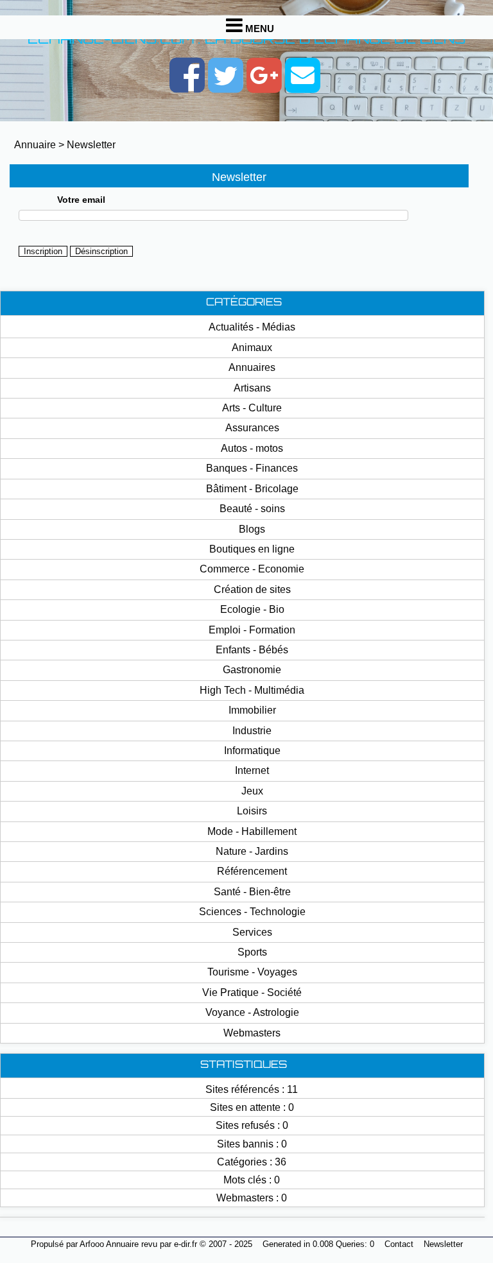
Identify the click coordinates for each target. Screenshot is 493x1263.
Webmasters (252, 1032)
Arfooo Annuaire (109, 1244)
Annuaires (252, 367)
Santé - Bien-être (252, 891)
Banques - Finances (252, 468)
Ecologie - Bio (252, 609)
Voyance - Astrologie (252, 1012)
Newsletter (91, 144)
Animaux (252, 347)
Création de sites (252, 589)
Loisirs (252, 810)
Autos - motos (252, 448)
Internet (252, 770)
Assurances (252, 427)
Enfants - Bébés (252, 649)
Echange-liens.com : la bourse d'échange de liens (246, 40)
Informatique (252, 750)
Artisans (252, 387)
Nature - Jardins (252, 851)
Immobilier (252, 710)
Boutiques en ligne (252, 549)
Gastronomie (252, 669)
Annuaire (35, 144)
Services (252, 932)
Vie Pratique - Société (252, 992)
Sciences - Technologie (252, 911)
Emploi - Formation (252, 629)
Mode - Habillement (252, 831)
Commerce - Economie (252, 568)
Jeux (252, 791)
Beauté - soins (252, 508)
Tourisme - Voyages (252, 972)
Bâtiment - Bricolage (252, 488)
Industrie (252, 730)
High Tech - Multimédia (252, 690)
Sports (252, 952)
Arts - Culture (252, 407)
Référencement (252, 871)
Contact (399, 1244)
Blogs (252, 529)
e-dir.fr (185, 1244)
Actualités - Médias (252, 327)
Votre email (81, 199)
